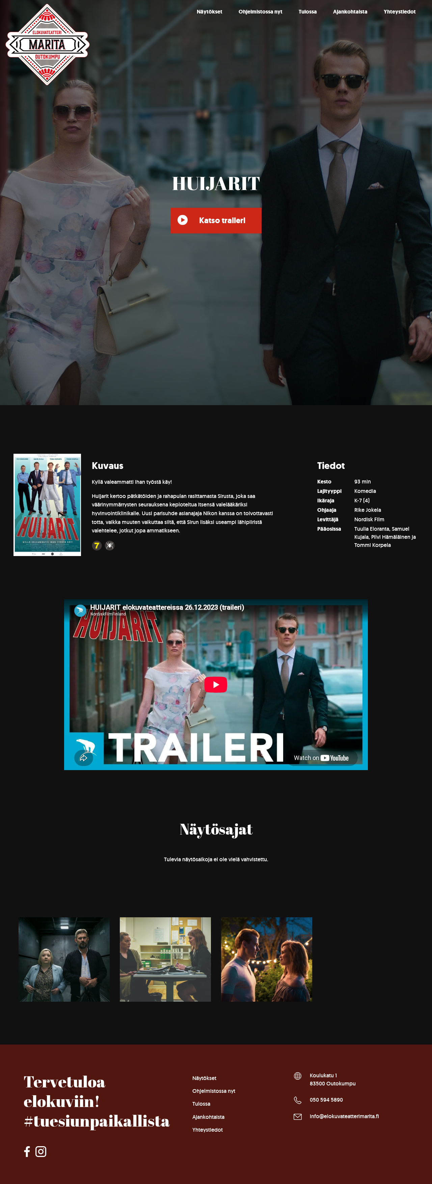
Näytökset (209, 11)
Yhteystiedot (400, 11)
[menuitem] (210, 11)
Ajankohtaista (350, 11)
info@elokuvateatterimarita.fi (344, 1116)
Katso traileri (222, 220)
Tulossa (308, 11)
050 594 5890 (326, 1099)
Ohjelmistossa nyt (260, 11)
